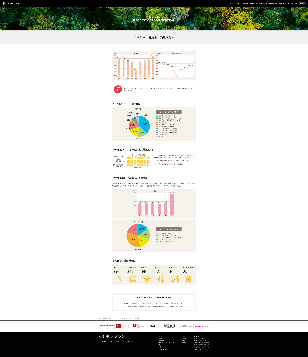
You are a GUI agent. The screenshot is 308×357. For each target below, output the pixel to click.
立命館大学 (197, 336)
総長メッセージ (163, 338)
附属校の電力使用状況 (176, 303)
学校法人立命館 (103, 341)
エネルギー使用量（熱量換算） (130, 306)
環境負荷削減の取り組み (159, 306)
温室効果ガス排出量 (145, 306)
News (183, 336)
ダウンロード (182, 306)
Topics (184, 338)
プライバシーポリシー (127, 341)
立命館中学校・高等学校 (200, 340)
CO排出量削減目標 (146, 303)
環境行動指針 (135, 303)
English (302, 3)
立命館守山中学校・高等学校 (201, 347)
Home (100, 318)
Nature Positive (163, 344)
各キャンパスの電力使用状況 (161, 303)
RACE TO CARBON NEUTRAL (166, 342)
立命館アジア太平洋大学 (200, 338)
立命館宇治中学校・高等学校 (201, 342)
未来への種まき (163, 347)
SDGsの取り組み (163, 349)
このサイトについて (114, 341)
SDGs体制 (161, 340)
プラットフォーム (172, 306)
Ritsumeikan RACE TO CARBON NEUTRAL (113, 318)
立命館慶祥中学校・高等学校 (201, 344)
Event (183, 340)
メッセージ (127, 303)
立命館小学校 (197, 349)
